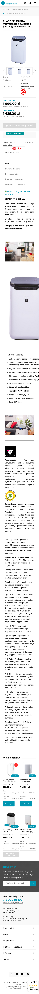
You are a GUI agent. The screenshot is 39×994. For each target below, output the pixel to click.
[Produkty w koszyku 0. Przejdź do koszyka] (25, 3)
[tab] (19, 163)
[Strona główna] (9, 3)
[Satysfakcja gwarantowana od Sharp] (19, 193)
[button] (4, 71)
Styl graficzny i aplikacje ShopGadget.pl (19, 987)
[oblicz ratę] (19, 148)
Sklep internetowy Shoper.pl (20, 989)
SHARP (23, 80)
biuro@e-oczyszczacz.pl (13, 903)
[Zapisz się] (33, 883)
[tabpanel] (19, 467)
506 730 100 (14, 899)
